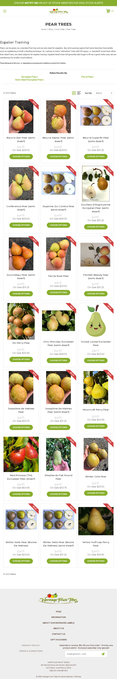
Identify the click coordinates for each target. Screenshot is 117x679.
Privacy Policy (31, 645)
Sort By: (88, 93)
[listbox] (104, 93)
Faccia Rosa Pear (58, 276)
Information (58, 617)
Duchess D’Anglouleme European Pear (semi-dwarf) (95, 208)
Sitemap (77, 676)
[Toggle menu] (14, 11)
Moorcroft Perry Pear (96, 409)
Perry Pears (87, 77)
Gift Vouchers (58, 640)
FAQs (58, 611)
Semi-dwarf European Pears (29, 80)
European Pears (29, 77)
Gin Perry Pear (21, 342)
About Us (58, 628)
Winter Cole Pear (95, 476)
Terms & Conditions (31, 651)
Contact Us (58, 634)
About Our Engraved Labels (58, 623)
